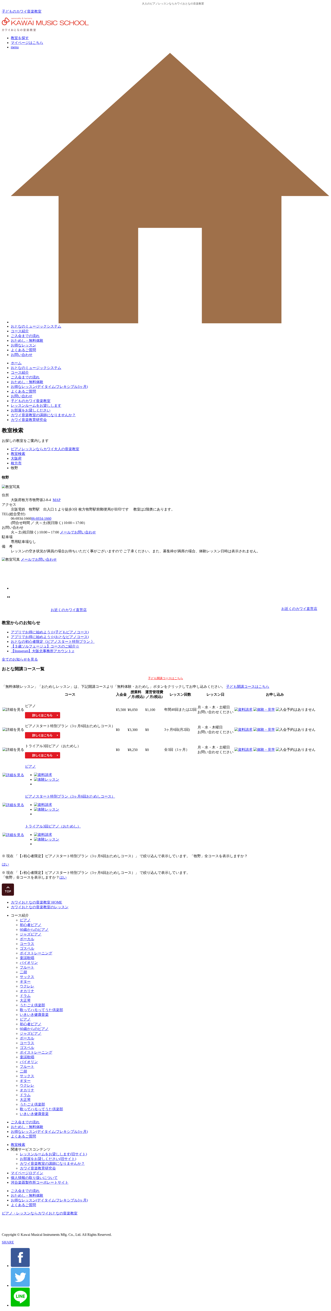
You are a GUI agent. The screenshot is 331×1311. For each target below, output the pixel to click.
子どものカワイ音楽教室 (21, 11)
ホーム (16, 363)
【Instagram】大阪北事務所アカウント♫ (42, 651)
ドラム (25, 996)
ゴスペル (27, 948)
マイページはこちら (27, 43)
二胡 (23, 972)
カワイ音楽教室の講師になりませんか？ (43, 415)
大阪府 (16, 458)
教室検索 (18, 454)
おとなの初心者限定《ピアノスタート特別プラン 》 (53, 641)
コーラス (27, 944)
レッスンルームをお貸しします (36, 405)
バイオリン (29, 963)
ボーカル (27, 939)
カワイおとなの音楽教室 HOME (36, 902)
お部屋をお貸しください (30, 410)
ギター (25, 981)
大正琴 (25, 1000)
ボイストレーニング (36, 953)
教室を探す (20, 38)
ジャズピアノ (30, 934)
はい (5, 864)
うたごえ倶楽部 (32, 1005)
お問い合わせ (21, 355)
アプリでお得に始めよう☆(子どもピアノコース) (50, 632)
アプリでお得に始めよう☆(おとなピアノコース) (50, 637)
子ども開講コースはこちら (165, 678)
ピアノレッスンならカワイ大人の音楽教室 (45, 449)
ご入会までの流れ (25, 336)
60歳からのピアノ (34, 929)
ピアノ (30, 766)
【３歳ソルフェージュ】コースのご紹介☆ (45, 646)
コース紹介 (20, 331)
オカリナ (27, 991)
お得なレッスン (23, 345)
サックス (27, 977)
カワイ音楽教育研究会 (29, 420)
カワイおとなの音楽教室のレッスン (39, 907)
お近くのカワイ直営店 (69, 610)
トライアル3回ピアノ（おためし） (53, 826)
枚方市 (16, 463)
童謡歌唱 (27, 958)
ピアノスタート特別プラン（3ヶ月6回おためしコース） (70, 796)
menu (15, 47)
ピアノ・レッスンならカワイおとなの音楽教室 (39, 1213)
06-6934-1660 (41, 518)
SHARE (8, 1242)
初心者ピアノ (30, 925)
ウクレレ (27, 986)
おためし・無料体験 (27, 340)
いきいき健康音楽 (34, 1014)
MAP (57, 500)
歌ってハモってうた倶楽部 (41, 1010)
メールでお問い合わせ (78, 532)
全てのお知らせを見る (20, 659)
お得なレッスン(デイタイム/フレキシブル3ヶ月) (49, 387)
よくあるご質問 (23, 350)
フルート (27, 967)
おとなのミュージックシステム (36, 326)
